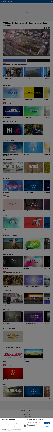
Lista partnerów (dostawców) (29, 426)
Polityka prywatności (9, 430)
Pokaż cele (47, 426)
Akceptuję (47, 423)
